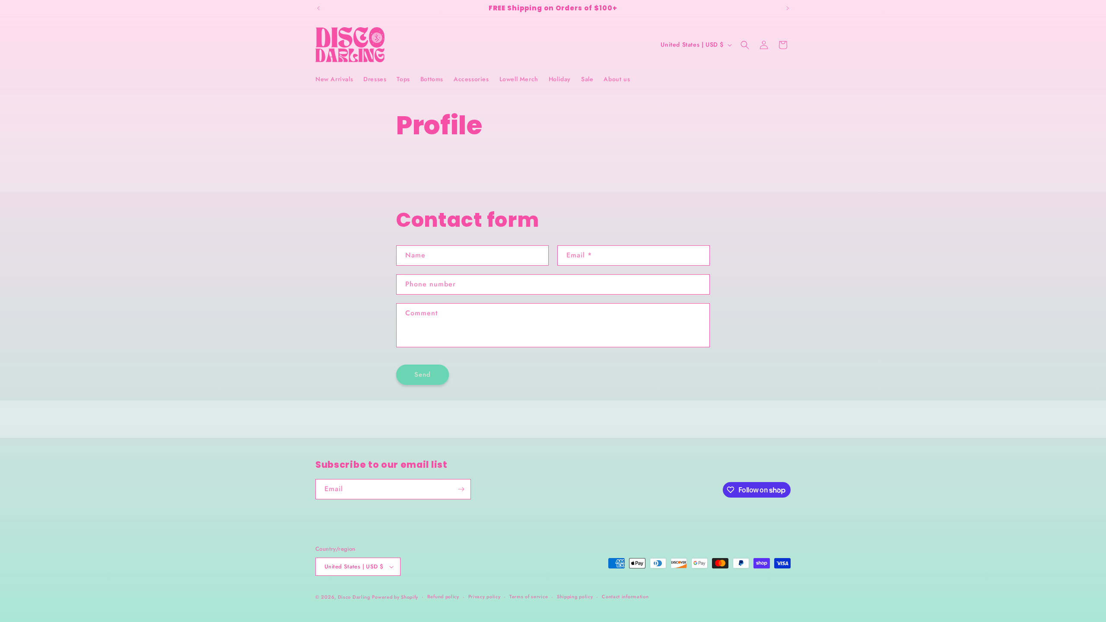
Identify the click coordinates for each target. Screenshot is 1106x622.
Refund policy (443, 596)
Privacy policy (484, 596)
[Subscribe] (460, 489)
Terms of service (528, 596)
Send (422, 374)
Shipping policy (575, 596)
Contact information (625, 596)
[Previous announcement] (318, 8)
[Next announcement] (787, 8)
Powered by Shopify (395, 596)
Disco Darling (354, 596)
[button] (744, 44)
